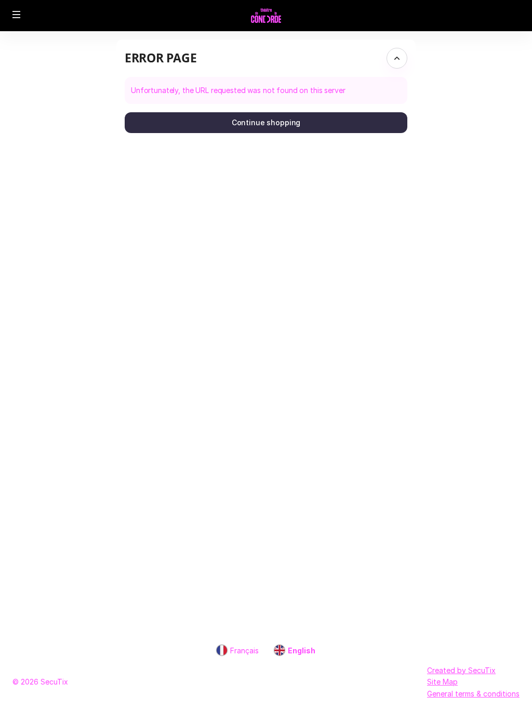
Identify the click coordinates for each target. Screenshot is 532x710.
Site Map (442, 681)
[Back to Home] (266, 16)
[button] (16, 14)
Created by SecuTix (461, 670)
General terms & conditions (473, 693)
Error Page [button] (160, 58)
